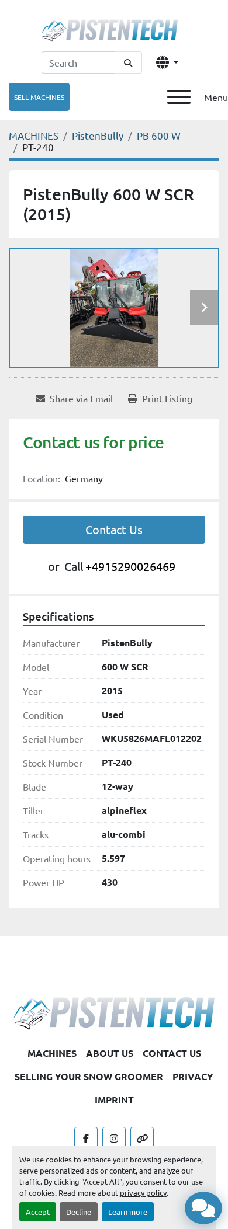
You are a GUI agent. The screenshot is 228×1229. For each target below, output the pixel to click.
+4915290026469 (130, 566)
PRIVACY (192, 1076)
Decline (78, 1212)
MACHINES (52, 1053)
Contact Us (114, 529)
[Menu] (179, 97)
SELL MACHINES (39, 97)
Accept (38, 1212)
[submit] (128, 62)
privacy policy (143, 1192)
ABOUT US (109, 1053)
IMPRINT (114, 1100)
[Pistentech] (114, 1012)
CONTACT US (172, 1053)
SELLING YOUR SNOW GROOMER (89, 1076)
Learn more (127, 1212)
